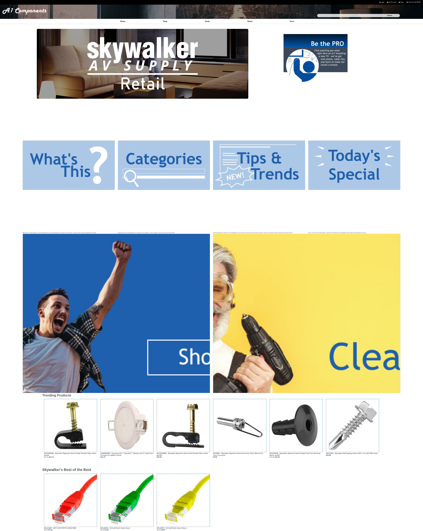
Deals (207, 21)
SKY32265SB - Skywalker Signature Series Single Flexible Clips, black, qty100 (70, 454)
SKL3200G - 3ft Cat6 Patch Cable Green (115, 528)
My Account (392, 2)
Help (401, 2)
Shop (165, 21)
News (292, 21)
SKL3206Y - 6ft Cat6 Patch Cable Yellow (171, 528)
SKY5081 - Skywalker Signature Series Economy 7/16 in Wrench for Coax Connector (238, 454)
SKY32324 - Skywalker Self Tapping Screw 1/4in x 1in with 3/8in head (351, 453)
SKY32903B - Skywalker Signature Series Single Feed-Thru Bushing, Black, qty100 (295, 454)
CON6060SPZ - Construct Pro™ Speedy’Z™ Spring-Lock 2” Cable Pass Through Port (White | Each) (126, 454)
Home (122, 21)
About (249, 21)
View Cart (414, 2)
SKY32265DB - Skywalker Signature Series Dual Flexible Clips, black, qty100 (182, 454)
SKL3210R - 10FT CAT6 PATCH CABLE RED (60, 528)
